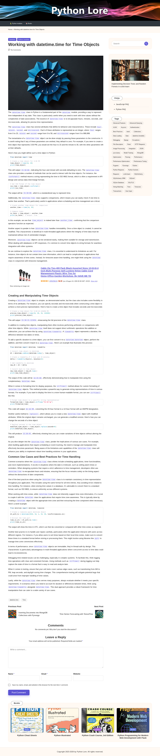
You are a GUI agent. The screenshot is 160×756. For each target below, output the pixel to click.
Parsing (127, 157)
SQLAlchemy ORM (119, 178)
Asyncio (123, 127)
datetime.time (14, 595)
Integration (132, 148)
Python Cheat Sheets (27, 731)
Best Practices (118, 131)
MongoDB (140, 153)
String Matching (118, 187)
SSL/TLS (131, 182)
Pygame (115, 165)
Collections (137, 131)
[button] (146, 43)
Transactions (117, 191)
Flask (129, 144)
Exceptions (136, 140)
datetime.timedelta (138, 136)
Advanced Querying (136, 123)
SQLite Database (118, 182)
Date (127, 136)
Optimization (117, 157)
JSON (141, 148)
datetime (12, 39)
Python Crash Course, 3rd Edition (97, 731)
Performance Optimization (121, 161)
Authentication (134, 127)
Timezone (138, 187)
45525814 (53, 281)
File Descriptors (118, 144)
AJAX (115, 127)
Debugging (116, 140)
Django (126, 140)
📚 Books (29, 23)
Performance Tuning (140, 161)
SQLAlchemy (138, 174)
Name (11, 670)
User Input (128, 191)
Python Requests (118, 170)
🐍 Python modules (16, 23)
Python (135, 165)
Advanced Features (119, 123)
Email (44, 670)
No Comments (16, 50)
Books (27, 725)
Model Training (128, 153)
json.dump (116, 153)
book (128, 131)
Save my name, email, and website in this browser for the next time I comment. (40, 680)
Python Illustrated (62, 731)
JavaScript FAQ (122, 104)
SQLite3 (132, 178)
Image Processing (119, 148)
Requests (116, 174)
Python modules (23, 39)
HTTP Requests (140, 144)
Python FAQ (121, 109)
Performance (138, 157)
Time (24, 595)
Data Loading (117, 136)
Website (76, 670)
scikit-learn (126, 174)
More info (94, 281)
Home (10, 29)
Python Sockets (133, 170)
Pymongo (126, 165)
